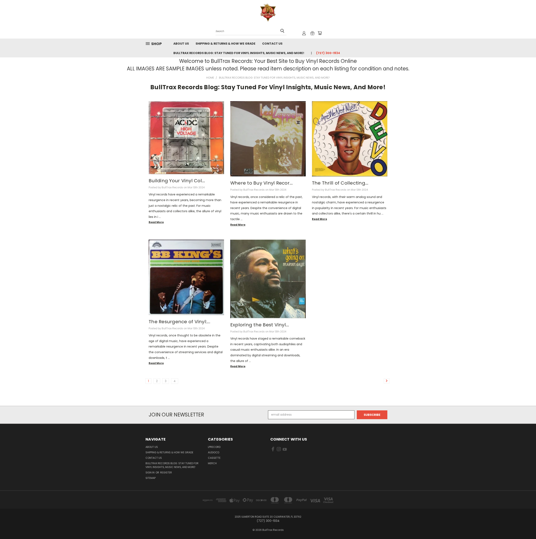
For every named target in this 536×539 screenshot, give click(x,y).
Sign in (150, 472)
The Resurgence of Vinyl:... (179, 321)
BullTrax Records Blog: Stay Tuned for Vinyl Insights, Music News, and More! (238, 53)
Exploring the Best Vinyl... (259, 325)
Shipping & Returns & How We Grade (225, 43)
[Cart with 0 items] (320, 33)
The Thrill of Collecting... (340, 183)
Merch (212, 463)
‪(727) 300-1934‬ (328, 53)
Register (166, 472)
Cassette (214, 458)
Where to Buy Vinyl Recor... (261, 183)
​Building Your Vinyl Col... (177, 180)
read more (156, 222)
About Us (181, 43)
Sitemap (151, 478)
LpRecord (214, 447)
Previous (525, 526)
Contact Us (272, 43)
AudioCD (213, 452)
